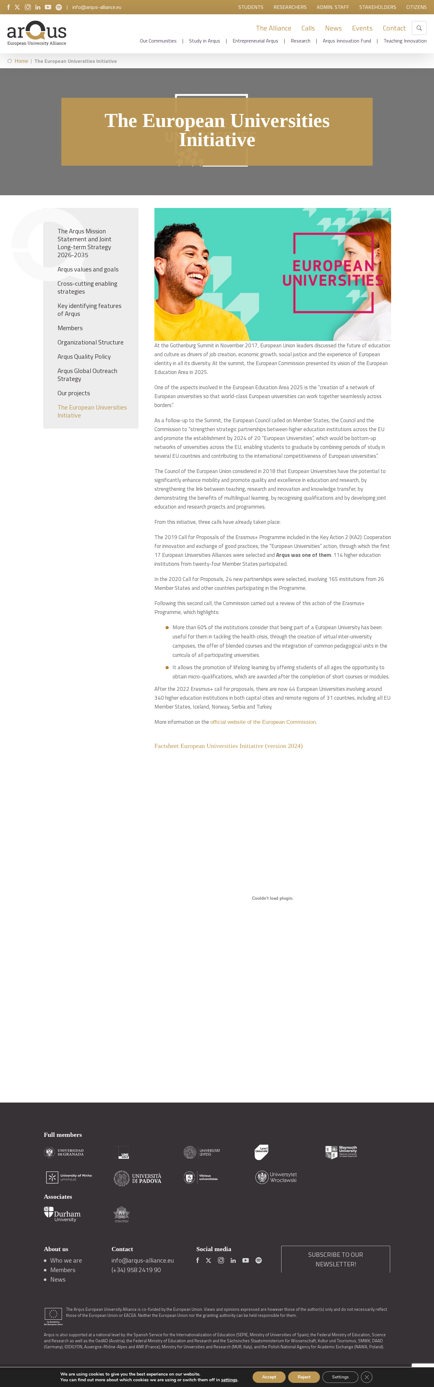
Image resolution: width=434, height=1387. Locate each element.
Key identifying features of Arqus (89, 309)
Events (362, 28)
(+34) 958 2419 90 (136, 1270)
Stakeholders (377, 7)
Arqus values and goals (88, 269)
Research (300, 40)
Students (250, 7)
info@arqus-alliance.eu (96, 7)
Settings (340, 1377)
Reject (304, 1377)
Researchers (290, 7)
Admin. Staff (333, 7)
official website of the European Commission (263, 722)
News (333, 28)
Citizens (416, 7)
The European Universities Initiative (92, 411)
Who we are (66, 1260)
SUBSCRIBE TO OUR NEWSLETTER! (335, 1259)
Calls (308, 28)
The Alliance (273, 28)
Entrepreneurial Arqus (255, 40)
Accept (269, 1377)
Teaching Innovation (405, 40)
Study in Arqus (204, 40)
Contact (394, 28)
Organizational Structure (91, 342)
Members (70, 328)
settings (229, 1380)
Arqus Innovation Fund (347, 40)
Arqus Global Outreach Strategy (87, 375)
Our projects (74, 393)
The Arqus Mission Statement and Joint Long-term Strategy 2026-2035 (85, 243)
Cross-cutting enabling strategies (87, 287)
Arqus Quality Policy (84, 356)
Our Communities (158, 40)
